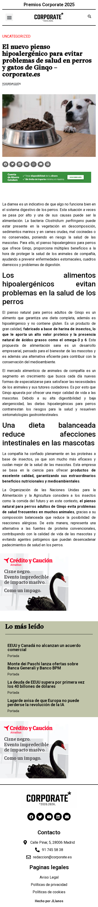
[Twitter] (40, 817)
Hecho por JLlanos (49, 901)
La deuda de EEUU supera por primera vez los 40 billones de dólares (46, 684)
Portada (13, 656)
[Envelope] (67, 817)
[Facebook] (31, 817)
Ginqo (26, 248)
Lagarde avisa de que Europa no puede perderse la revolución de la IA (43, 702)
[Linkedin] (58, 817)
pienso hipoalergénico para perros (68, 243)
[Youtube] (49, 817)
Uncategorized (16, 36)
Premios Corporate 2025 (49, 4)
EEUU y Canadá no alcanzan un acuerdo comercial (44, 647)
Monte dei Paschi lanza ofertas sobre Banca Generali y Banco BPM (43, 665)
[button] (9, 17)
